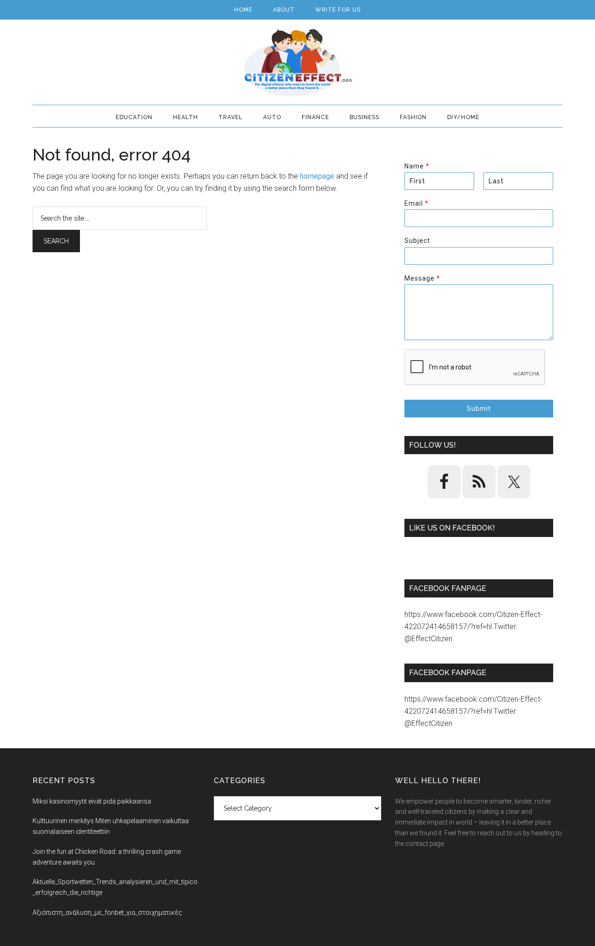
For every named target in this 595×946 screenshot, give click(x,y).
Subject (417, 240)
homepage (317, 176)
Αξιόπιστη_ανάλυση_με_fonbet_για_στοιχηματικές (107, 912)
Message (422, 278)
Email (416, 203)
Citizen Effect (297, 63)
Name (416, 166)
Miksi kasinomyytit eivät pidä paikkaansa (92, 801)
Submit (479, 408)
